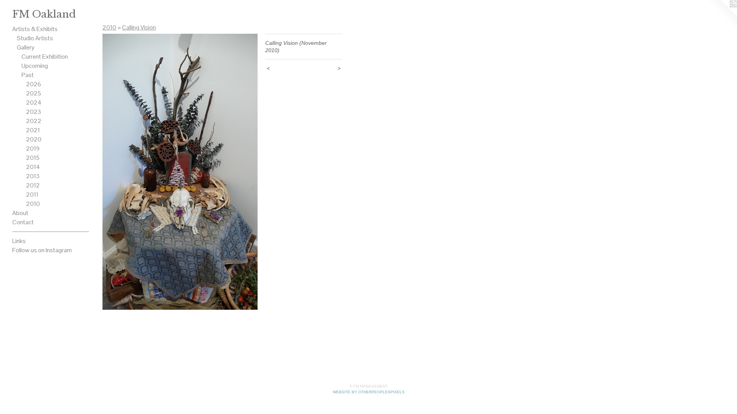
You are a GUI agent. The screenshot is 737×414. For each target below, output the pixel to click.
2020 (33, 139)
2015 (33, 158)
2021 (33, 130)
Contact (23, 222)
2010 (33, 204)
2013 (33, 176)
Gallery (26, 47)
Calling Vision (139, 27)
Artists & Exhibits (35, 29)
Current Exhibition (44, 57)
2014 (33, 167)
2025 (33, 93)
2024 (33, 103)
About (20, 213)
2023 (33, 112)
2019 (33, 149)
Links (19, 241)
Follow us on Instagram (42, 250)
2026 (33, 84)
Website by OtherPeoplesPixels (369, 392)
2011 (32, 195)
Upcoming (34, 66)
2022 (33, 121)
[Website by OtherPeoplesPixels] (721, 15)
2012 (33, 185)
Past (27, 75)
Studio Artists (35, 38)
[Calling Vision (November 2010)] (180, 172)
